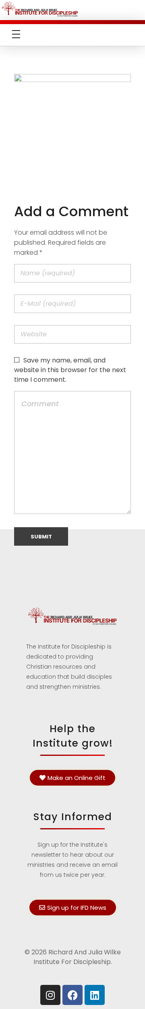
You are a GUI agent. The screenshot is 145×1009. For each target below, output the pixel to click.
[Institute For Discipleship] (72, 8)
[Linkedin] (95, 995)
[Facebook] (72, 995)
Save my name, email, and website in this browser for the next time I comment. (70, 370)
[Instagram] (50, 995)
